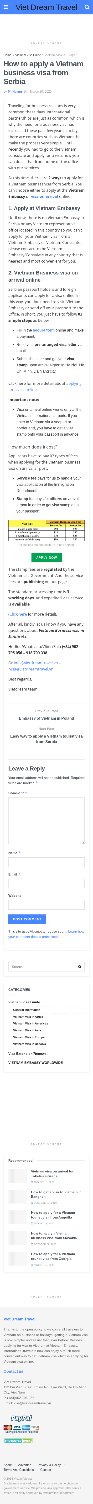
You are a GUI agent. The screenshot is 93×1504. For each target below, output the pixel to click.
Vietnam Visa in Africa (28, 1016)
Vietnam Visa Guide (28, 55)
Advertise (24, 1465)
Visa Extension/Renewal (27, 1053)
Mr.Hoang (15, 91)
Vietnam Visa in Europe (60, 55)
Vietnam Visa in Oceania (29, 1044)
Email (14, 874)
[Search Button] (80, 966)
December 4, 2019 (45, 1203)
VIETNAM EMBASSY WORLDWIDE (35, 1063)
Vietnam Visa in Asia (27, 1030)
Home (7, 55)
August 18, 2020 (43, 1182)
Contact (45, 1470)
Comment (17, 793)
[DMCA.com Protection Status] (18, 1441)
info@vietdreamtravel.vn (36, 662)
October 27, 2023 (45, 1244)
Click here (18, 614)
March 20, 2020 (41, 91)
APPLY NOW (46, 557)
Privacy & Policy (49, 1465)
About (8, 1465)
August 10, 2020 (43, 1265)
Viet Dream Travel (46, 7)
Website (14, 895)
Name (14, 852)
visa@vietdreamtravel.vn (31, 669)
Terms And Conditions (19, 1470)
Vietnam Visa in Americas (30, 1023)
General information (26, 1010)
